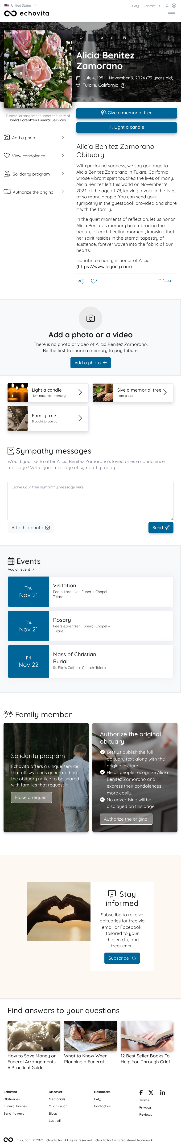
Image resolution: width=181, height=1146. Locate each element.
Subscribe (119, 958)
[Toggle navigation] (171, 13)
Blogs (53, 1113)
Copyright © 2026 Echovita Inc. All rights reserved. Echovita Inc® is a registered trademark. (85, 1140)
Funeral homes (15, 1106)
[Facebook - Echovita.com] (141, 1093)
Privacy (145, 1107)
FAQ (135, 6)
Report (167, 280)
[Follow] (94, 281)
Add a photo (87, 362)
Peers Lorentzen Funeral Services (38, 120)
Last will (55, 1120)
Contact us (152, 6)
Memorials (57, 1099)
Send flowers (14, 1113)
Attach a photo (27, 527)
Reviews (145, 1114)
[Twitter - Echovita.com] (151, 1093)
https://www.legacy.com (104, 266)
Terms (144, 1100)
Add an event (19, 569)
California (108, 85)
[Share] (81, 281)
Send (157, 527)
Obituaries (12, 1099)
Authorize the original (126, 819)
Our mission (58, 1106)
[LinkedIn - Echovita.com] (162, 1093)
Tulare (89, 85)
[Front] (25, 13)
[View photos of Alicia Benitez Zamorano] (38, 69)
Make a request (31, 797)
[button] (21, 5)
